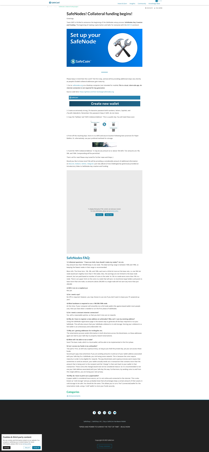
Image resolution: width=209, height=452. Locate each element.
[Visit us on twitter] (99, 412)
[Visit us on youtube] (114, 412)
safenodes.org (78, 85)
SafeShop (87, 421)
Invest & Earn (122, 3)
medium (78, 164)
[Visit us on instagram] (104, 412)
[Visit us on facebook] (94, 412)
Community (142, 3)
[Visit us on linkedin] (109, 412)
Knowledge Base (154, 3)
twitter (83, 164)
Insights (132, 3)
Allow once (99, 214)
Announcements (74, 396)
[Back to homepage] (54, 2)
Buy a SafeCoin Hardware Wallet (114, 421)
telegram (90, 164)
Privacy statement (104, 446)
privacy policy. (114, 211)
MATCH (129, 25)
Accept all (36, 447)
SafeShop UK (96, 421)
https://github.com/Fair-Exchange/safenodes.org (97, 92)
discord (71, 164)
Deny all (27, 447)
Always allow (109, 214)
